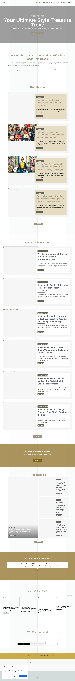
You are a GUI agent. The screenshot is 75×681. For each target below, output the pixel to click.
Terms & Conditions (38, 655)
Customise (8, 676)
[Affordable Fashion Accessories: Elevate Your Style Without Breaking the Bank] (46, 507)
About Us (63, 2)
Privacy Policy (28, 655)
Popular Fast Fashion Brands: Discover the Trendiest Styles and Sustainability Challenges (49, 167)
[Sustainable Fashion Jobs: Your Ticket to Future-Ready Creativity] (20, 286)
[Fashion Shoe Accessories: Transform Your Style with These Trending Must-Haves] (46, 528)
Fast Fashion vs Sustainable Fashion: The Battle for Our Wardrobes (49, 102)
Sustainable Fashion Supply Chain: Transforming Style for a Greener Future (53, 350)
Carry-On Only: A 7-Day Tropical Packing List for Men (45, 611)
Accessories (56, 2)
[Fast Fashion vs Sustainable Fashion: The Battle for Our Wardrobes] (22, 99)
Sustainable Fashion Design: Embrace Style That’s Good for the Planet (52, 412)
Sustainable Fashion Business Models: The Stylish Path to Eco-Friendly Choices (52, 381)
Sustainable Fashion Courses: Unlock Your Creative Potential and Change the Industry (52, 319)
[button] (4, 566)
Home (30, 2)
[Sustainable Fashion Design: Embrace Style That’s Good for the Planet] (10, 402)
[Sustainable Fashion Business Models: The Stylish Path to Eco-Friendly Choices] (12, 371)
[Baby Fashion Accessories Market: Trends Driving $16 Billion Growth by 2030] (46, 486)
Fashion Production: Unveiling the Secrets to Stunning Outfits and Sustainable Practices (50, 199)
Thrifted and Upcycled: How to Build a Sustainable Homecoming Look (52, 257)
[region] (15, 672)
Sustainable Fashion (47, 2)
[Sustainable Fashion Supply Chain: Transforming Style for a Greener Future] (12, 340)
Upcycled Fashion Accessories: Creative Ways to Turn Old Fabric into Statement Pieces (22, 531)
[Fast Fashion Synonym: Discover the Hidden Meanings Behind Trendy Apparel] (22, 132)
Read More (6, 612)
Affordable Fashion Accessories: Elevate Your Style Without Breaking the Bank (60, 507)
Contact (69, 2)
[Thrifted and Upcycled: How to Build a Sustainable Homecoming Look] (20, 256)
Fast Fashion (37, 2)
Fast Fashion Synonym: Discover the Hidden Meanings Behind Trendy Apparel (50, 134)
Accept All (23, 676)
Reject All (15, 676)
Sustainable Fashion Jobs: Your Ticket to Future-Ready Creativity (53, 288)
